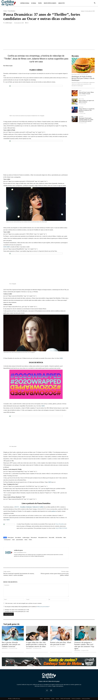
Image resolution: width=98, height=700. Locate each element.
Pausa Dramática (11, 10)
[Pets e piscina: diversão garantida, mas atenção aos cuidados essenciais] (13, 633)
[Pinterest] (75, 23)
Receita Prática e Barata (50, 3)
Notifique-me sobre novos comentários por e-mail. (17, 609)
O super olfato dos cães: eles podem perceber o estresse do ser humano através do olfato (36, 644)
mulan (13, 539)
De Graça (33, 3)
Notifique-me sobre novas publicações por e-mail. (17, 611)
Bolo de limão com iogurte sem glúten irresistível (86, 101)
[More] (93, 23)
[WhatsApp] (78, 23)
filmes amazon (34, 537)
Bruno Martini (18, 537)
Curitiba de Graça (24, 3)
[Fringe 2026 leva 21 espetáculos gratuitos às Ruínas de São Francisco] (75, 110)
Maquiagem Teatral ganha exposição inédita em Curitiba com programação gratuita (86, 119)
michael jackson (7, 539)
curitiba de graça (25, 537)
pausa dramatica (19, 539)
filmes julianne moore (42, 537)
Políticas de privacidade (43, 606)
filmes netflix (51, 537)
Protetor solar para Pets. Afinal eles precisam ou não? (60, 643)
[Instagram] (51, 690)
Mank (65, 537)
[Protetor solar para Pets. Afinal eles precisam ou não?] (61, 633)
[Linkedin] (82, 23)
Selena (25, 539)
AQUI (61, 358)
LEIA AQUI (6, 246)
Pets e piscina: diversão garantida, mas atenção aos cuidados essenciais (11, 644)
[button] (94, 3)
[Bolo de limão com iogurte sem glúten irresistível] (75, 101)
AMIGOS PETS (61, 3)
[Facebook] (68, 23)
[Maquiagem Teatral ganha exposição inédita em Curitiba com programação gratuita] (75, 119)
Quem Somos (47, 698)
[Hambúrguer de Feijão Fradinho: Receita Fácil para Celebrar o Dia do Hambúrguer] (83, 65)
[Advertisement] (49, 36)
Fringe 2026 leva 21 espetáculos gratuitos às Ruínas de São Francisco (86, 110)
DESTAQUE (81, 107)
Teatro (40, 3)
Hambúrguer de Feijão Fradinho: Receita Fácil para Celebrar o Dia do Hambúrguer (83, 78)
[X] (71, 23)
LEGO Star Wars (59, 537)
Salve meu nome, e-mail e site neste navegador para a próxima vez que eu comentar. (23, 603)
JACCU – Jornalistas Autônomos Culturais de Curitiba (29, 507)
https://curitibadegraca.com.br (20, 552)
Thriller (30, 539)
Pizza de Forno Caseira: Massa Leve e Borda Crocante (86, 93)
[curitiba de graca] (8, 553)
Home (41, 698)
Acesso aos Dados (86, 698)
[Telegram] (89, 23)
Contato (53, 698)
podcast (54, 511)
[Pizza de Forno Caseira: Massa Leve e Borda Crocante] (75, 93)
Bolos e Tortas (81, 98)
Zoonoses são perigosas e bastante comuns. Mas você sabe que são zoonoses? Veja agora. (84, 645)
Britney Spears (11, 537)
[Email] (85, 23)
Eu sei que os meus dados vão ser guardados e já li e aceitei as (27, 606)
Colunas (5, 10)
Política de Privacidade (65, 698)
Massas (80, 90)
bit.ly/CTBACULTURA (61, 528)
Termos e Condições (76, 698)
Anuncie (57, 698)
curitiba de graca (8, 22)
